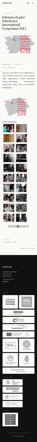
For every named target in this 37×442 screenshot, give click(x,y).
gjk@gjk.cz (6, 281)
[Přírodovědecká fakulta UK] (13, 397)
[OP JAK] (26, 345)
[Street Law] (18, 370)
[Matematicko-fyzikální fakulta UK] (13, 389)
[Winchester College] (26, 360)
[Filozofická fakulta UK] (13, 382)
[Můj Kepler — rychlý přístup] (32, 3)
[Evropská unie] (18, 334)
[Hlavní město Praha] (10, 419)
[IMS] (26, 302)
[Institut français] (10, 345)
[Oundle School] (10, 360)
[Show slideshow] (10, 122)
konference (7, 87)
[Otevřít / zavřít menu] (28, 3)
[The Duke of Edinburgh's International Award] (18, 327)
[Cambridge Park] (10, 302)
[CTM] (18, 320)
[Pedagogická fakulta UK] (13, 404)
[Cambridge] (18, 313)
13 (27, 226)
